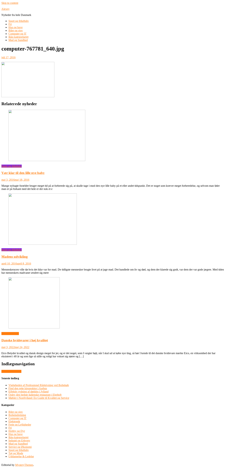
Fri (10, 24)
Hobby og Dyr (16, 430)
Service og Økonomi (20, 446)
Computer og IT (17, 33)
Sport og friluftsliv (18, 20)
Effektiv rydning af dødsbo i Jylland (28, 391)
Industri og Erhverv (19, 440)
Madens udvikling (14, 256)
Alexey (5, 8)
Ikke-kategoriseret (18, 36)
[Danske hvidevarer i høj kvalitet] (113, 303)
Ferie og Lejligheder (19, 424)
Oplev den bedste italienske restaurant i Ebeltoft (34, 394)
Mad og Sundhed (18, 40)
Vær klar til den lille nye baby (23, 173)
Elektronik (14, 421)
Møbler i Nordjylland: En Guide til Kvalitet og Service (38, 397)
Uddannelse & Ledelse (21, 456)
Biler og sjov (15, 30)
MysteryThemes (24, 464)
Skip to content (9, 2)
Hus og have (15, 27)
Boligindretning (10, 333)
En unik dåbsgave (11, 371)
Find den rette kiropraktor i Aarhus (27, 388)
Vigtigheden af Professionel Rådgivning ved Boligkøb (38, 385)
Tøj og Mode (15, 453)
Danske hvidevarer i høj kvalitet (24, 340)
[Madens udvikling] (113, 219)
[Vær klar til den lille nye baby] (113, 136)
